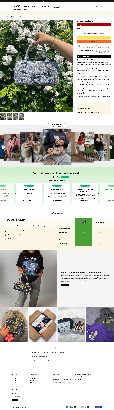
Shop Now (65, 285)
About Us (14, 376)
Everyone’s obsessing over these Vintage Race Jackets (57, 1)
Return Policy (33, 378)
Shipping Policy (33, 376)
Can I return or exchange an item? (41, 361)
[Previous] (2, 66)
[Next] (71, 66)
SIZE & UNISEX (82, 105)
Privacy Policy (33, 380)
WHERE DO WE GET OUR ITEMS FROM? (88, 112)
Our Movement (15, 378)
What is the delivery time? (39, 356)
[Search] (96, 7)
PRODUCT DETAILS (83, 56)
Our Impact (14, 380)
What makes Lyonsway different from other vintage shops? (49, 352)
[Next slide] (110, 147)
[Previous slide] (3, 147)
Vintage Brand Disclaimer (35, 384)
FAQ (31, 382)
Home (5, 16)
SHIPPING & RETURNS (84, 108)
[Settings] (98, 7)
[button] (101, 7)
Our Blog (14, 382)
